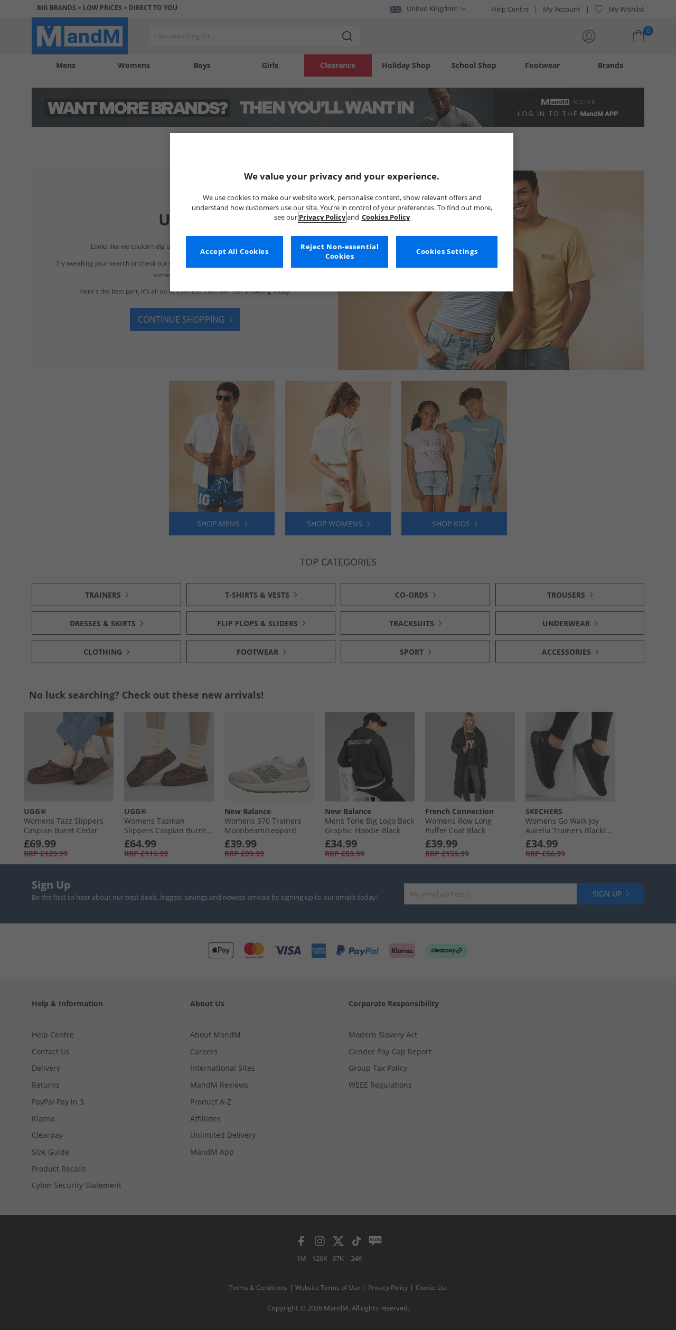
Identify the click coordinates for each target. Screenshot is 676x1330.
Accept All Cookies (234, 251)
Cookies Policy (386, 217)
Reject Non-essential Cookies (340, 251)
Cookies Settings (446, 251)
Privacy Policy (322, 217)
